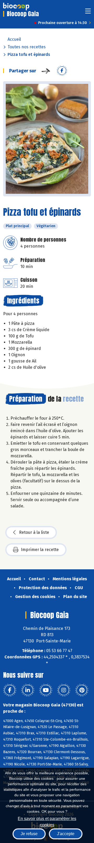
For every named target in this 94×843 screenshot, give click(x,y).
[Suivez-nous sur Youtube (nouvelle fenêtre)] (45, 690)
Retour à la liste (34, 532)
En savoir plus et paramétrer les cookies (47, 821)
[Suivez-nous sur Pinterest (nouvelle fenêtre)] (81, 690)
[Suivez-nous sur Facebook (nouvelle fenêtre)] (9, 690)
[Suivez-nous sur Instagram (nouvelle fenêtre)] (63, 690)
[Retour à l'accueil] (16, 6)
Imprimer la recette (40, 549)
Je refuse (29, 834)
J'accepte (65, 834)
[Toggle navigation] (88, 12)
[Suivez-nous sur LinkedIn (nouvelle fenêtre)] (27, 690)
